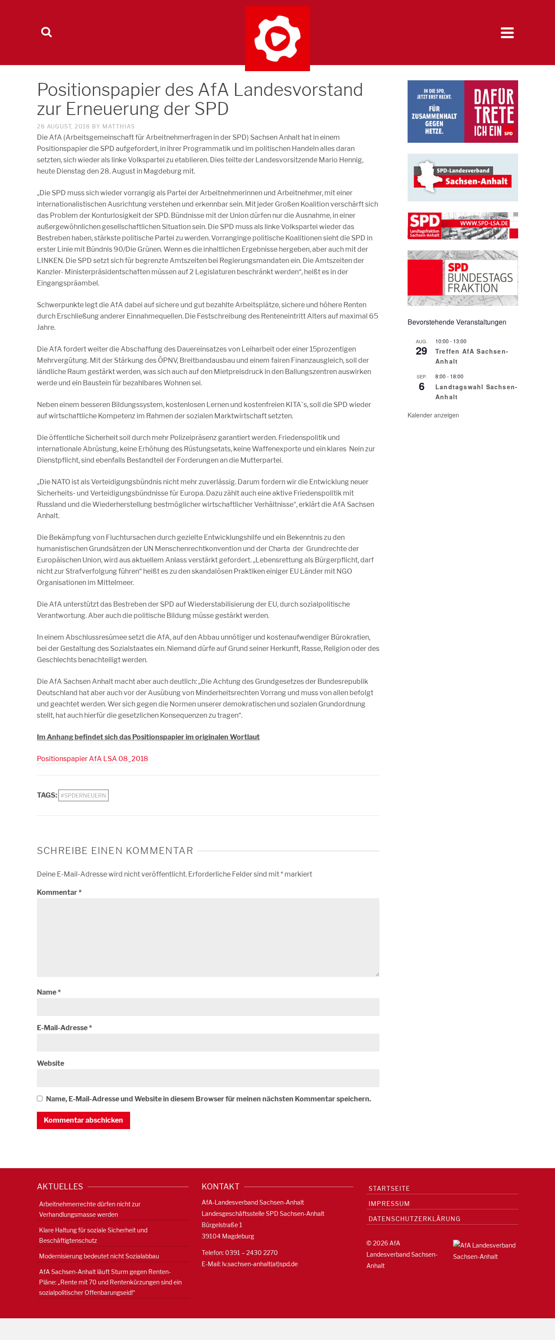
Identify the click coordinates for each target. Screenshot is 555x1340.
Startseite (389, 1188)
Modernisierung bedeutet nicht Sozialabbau (99, 1256)
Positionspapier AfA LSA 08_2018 (92, 759)
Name (49, 992)
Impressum (389, 1203)
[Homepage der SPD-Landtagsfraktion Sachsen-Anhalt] (463, 225)
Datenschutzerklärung (414, 1218)
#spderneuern (83, 795)
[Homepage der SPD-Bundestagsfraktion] (463, 277)
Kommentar (59, 892)
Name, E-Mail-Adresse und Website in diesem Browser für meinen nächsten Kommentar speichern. (208, 1099)
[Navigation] (507, 32)
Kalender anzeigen (433, 415)
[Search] (46, 32)
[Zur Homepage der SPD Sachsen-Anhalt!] (463, 177)
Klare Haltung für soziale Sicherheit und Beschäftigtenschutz (93, 1235)
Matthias (118, 126)
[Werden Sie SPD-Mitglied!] (463, 111)
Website (50, 1063)
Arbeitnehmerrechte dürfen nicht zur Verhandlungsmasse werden (89, 1209)
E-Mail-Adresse (64, 1028)
